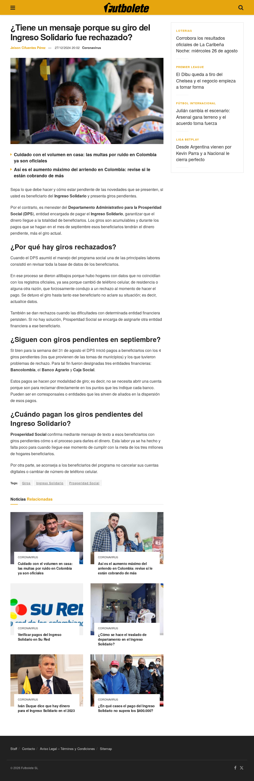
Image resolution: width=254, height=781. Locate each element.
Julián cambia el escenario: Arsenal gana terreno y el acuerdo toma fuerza (203, 116)
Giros (26, 483)
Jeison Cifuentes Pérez (28, 47)
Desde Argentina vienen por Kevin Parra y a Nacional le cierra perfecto (203, 152)
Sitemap (106, 748)
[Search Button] (241, 7)
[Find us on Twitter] (242, 768)
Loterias (184, 31)
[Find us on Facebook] (235, 768)
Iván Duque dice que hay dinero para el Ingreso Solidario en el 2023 (46, 708)
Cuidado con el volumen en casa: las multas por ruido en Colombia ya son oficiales (85, 157)
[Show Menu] (12, 7)
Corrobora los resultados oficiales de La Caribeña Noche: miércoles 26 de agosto (207, 44)
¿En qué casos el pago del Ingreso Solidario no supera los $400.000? (126, 708)
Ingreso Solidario (50, 483)
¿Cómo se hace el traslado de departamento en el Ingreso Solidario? (122, 639)
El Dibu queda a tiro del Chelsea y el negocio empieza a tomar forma (206, 80)
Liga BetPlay (187, 139)
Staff (13, 748)
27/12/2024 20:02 (67, 47)
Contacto (28, 748)
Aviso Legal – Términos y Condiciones (67, 748)
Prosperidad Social (84, 483)
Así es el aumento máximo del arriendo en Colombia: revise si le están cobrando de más (82, 172)
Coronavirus (91, 47)
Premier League (190, 67)
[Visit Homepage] (126, 7)
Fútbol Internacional (196, 103)
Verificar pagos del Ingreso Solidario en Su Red (39, 637)
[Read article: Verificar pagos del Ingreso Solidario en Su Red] (46, 609)
